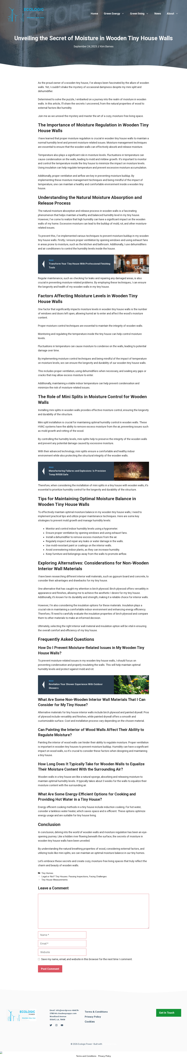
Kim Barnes (107, 46)
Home (94, 13)
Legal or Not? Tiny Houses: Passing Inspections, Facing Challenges (74, 876)
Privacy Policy (93, 1016)
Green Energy (112, 13)
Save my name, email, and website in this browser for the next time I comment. (86, 959)
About (170, 13)
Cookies (90, 1021)
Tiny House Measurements (54, 879)
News (157, 13)
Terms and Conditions (86, 1056)
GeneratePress (109, 1044)
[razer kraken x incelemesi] (93, 1052)
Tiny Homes (47, 873)
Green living (137, 13)
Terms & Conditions (96, 1011)
